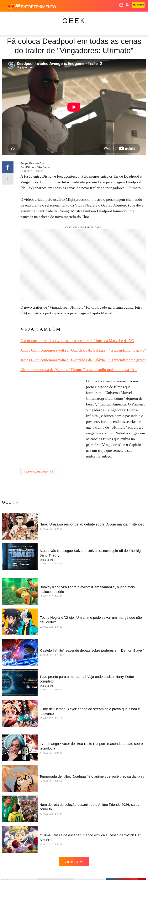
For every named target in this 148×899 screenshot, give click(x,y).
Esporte (130, 17)
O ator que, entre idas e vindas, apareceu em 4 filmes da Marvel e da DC (77, 340)
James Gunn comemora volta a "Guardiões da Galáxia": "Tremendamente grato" (83, 350)
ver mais (71, 861)
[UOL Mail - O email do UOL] (121, 5)
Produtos (9, 17)
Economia (101, 17)
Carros (84, 17)
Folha (116, 17)
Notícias (54, 17)
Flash (24, 17)
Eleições (38, 17)
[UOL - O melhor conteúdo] (14, 6)
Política (70, 17)
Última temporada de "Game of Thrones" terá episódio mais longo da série (78, 369)
